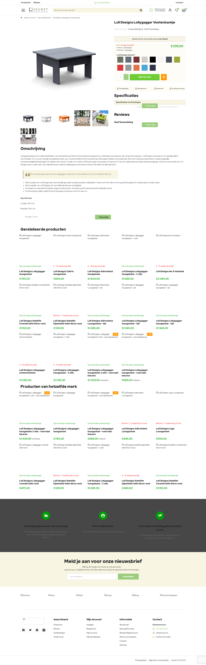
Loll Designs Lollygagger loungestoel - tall (135, 322)
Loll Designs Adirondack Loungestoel (134, 430)
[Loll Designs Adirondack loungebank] (103, 249)
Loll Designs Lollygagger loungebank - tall (169, 322)
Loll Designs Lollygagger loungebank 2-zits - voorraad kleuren (103, 373)
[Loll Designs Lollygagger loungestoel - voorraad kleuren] (137, 348)
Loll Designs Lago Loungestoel (165, 430)
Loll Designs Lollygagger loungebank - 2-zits (135, 272)
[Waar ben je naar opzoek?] (141, 10)
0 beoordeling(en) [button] (135, 29)
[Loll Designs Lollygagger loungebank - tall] (171, 299)
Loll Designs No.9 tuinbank (170, 271)
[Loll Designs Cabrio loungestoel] (68, 249)
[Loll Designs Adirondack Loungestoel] (137, 406)
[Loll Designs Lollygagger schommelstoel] (34, 348)
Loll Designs (127, 48)
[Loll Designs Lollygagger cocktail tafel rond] (34, 458)
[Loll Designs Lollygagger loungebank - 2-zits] (137, 249)
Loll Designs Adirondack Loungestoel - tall (100, 322)
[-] (126, 78)
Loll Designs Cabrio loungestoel (63, 272)
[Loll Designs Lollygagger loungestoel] (34, 249)
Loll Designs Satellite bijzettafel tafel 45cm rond (67, 322)
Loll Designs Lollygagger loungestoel (32, 272)
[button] (145, 77)
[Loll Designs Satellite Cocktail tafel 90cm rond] (34, 299)
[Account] (169, 10)
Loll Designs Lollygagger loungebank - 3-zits (66, 371)
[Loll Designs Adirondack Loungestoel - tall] (103, 299)
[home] (21, 17)
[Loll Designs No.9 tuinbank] (171, 249)
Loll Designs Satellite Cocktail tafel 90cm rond (32, 322)
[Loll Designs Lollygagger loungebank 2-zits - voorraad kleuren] (103, 348)
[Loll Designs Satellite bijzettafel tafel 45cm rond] (68, 299)
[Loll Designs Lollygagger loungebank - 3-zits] (68, 348)
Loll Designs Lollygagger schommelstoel (32, 371)
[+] (126, 75)
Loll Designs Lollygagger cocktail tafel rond (32, 482)
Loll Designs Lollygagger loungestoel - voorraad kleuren (135, 373)
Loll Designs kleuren (125, 55)
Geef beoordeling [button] (151, 29)
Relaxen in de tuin (30, 18)
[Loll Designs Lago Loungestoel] (171, 406)
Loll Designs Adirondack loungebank (100, 272)
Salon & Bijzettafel (44, 18)
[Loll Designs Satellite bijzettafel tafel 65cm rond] (137, 458)
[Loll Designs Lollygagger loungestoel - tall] (137, 299)
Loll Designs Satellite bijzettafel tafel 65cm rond (136, 482)
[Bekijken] (184, 10)
